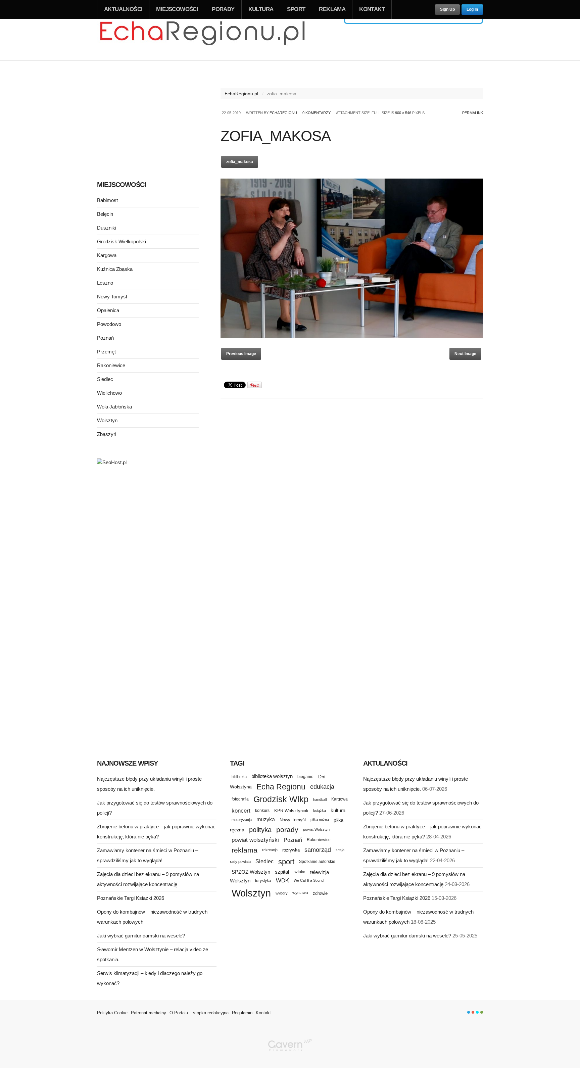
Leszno (105, 283)
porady (287, 829)
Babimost (107, 200)
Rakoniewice (111, 365)
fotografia (240, 799)
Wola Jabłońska (114, 406)
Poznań (105, 338)
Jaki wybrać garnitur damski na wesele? (141, 935)
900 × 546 (403, 113)
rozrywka (291, 850)
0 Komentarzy (316, 113)
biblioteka (239, 777)
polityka (260, 829)
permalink (472, 113)
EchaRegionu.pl (241, 93)
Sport (296, 9)
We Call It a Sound (309, 880)
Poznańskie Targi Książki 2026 (130, 898)
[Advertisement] (148, 120)
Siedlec (105, 379)
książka (319, 811)
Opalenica (108, 310)
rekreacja (270, 850)
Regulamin (242, 1012)
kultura (338, 810)
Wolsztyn (107, 420)
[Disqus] (352, 488)
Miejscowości (177, 9)
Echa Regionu (280, 786)
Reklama (332, 9)
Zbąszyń (106, 434)
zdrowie (320, 893)
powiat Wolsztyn (316, 829)
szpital (282, 872)
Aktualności (123, 9)
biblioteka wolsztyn (272, 776)
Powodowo (109, 324)
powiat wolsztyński (255, 840)
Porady (223, 9)
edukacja (322, 786)
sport (286, 862)
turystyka (263, 880)
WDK (282, 880)
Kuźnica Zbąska (115, 269)
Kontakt (372, 9)
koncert (241, 810)
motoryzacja (242, 820)
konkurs (262, 810)
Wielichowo (109, 393)
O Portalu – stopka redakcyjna (199, 1012)
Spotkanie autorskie (317, 861)
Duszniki (106, 228)
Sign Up (447, 9)
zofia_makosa (239, 161)
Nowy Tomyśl (112, 296)
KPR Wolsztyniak (291, 810)
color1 (468, 1012)
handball (320, 799)
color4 (481, 1012)
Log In (472, 9)
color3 (477, 1012)
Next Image (465, 353)
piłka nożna (319, 820)
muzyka (265, 819)
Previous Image (241, 353)
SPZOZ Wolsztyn (251, 872)
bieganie (305, 776)
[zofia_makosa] (352, 336)
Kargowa (106, 255)
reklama (244, 850)
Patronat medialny (148, 1012)
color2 (473, 1012)
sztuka (299, 872)
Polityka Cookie (112, 1012)
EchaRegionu (283, 113)
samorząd (317, 849)
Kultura (261, 9)
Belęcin (105, 214)
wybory (282, 893)
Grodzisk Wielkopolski (121, 241)
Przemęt (106, 351)
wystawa (300, 892)
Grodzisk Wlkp (280, 799)
